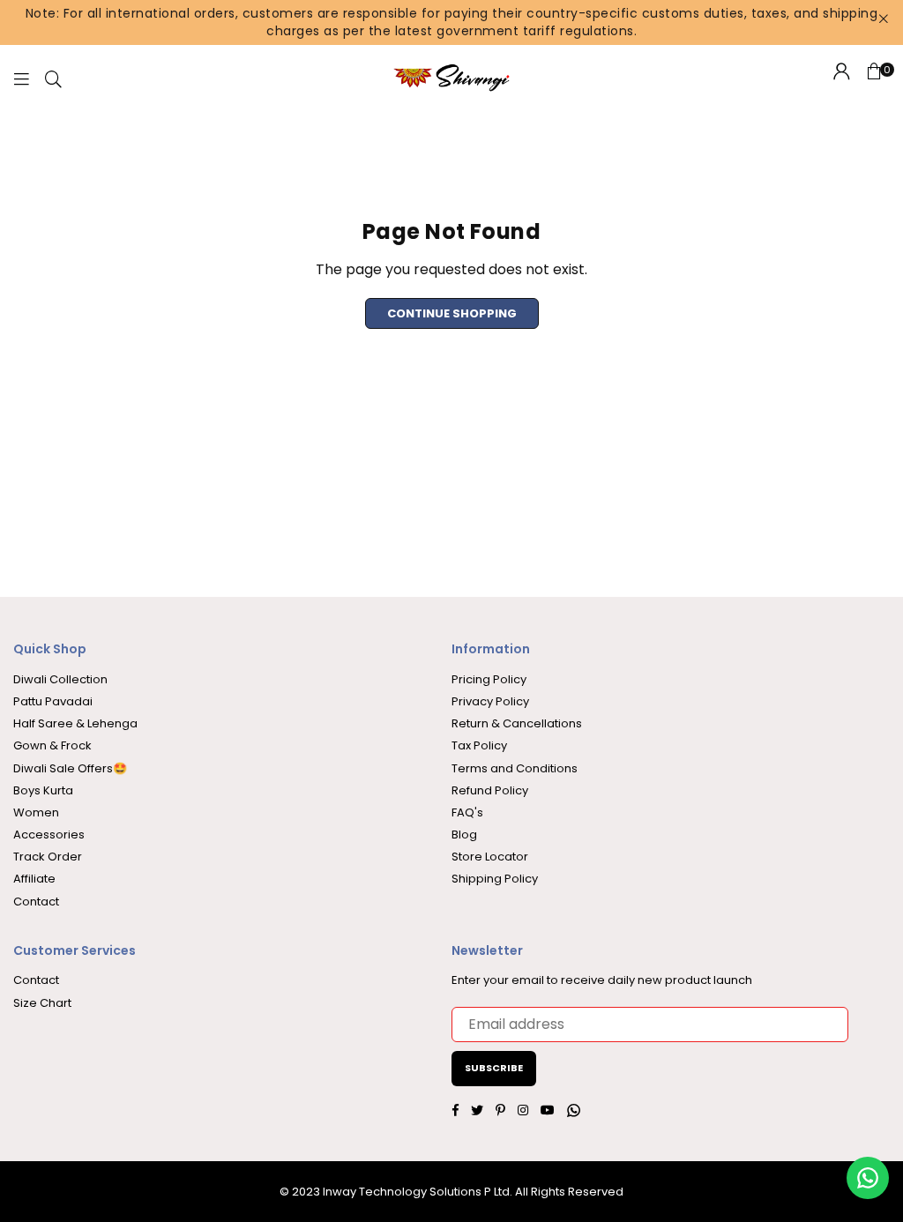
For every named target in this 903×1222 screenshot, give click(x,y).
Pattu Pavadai (53, 701)
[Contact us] (868, 1178)
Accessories (49, 834)
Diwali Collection (60, 679)
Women (36, 812)
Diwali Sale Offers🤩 (70, 768)
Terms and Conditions (515, 768)
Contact (36, 901)
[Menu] (21, 78)
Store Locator (490, 856)
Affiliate (34, 878)
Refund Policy (490, 790)
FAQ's (467, 812)
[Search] (53, 78)
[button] (874, 78)
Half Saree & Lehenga (75, 723)
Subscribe (494, 1068)
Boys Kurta (43, 790)
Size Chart (42, 1003)
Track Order (47, 856)
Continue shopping (452, 313)
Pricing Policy (489, 679)
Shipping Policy (495, 878)
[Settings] (841, 78)
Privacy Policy (490, 701)
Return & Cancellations (517, 723)
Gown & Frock (52, 745)
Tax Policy (479, 745)
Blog (464, 834)
